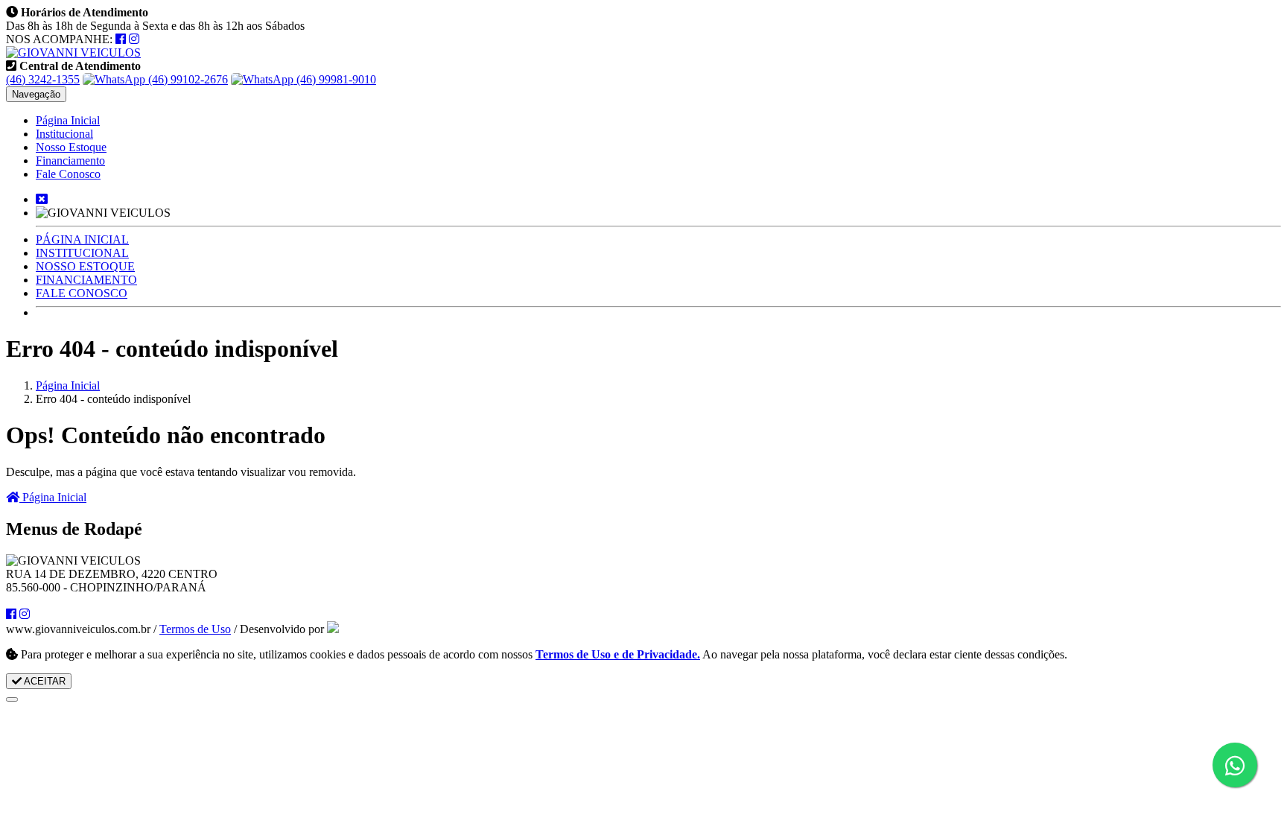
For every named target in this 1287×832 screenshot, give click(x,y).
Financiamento (70, 160)
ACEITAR (44, 681)
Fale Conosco (68, 174)
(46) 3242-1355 (43, 79)
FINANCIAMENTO (86, 279)
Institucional (64, 133)
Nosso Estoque (71, 147)
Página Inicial (68, 120)
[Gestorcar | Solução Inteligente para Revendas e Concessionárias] (333, 629)
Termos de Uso (195, 629)
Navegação (36, 94)
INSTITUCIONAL (82, 253)
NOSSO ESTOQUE (85, 266)
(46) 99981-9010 (334, 79)
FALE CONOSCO (81, 293)
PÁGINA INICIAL (82, 239)
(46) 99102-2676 (186, 79)
